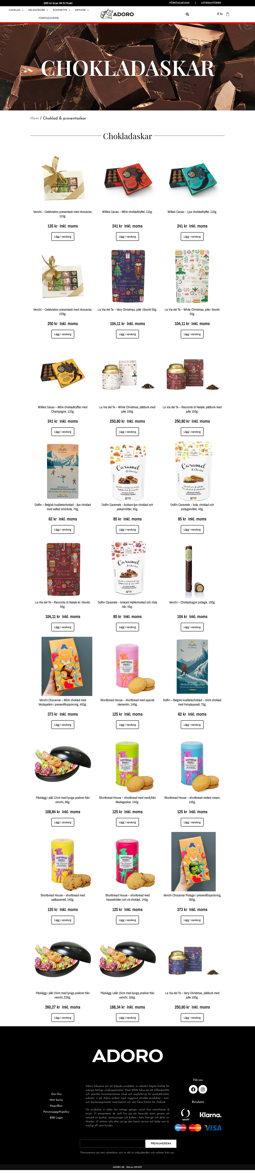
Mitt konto (56, 1100)
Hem (34, 119)
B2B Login (56, 1117)
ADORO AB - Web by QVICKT (127, 1167)
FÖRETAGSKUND (179, 3)
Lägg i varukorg (62, 236)
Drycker (80, 10)
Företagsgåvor (49, 18)
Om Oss (56, 1094)
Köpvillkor (56, 1106)
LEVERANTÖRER (211, 3)
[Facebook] (193, 1089)
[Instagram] (202, 1089)
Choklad (14, 10)
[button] (187, 14)
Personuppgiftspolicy (56, 1111)
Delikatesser (36, 10)
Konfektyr (60, 10)
